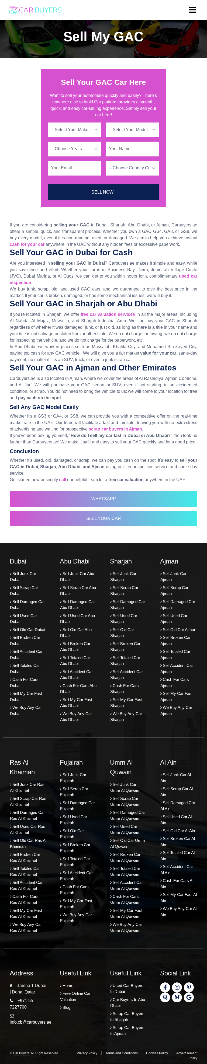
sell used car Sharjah (123, 618)
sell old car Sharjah (122, 632)
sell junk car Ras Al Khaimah (27, 787)
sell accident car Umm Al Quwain (126, 885)
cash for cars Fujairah (74, 889)
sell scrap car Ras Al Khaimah (28, 801)
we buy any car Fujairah (76, 917)
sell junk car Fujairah (73, 777)
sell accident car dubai (26, 654)
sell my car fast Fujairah (76, 903)
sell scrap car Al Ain (176, 791)
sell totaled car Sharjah (125, 660)
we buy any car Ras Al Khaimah (26, 927)
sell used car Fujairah (73, 819)
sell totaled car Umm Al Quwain (125, 871)
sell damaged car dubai (27, 604)
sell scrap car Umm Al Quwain (124, 801)
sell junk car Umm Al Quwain (124, 787)
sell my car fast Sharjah (126, 702)
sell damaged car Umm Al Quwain (127, 815)
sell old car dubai (28, 629)
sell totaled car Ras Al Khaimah (25, 871)
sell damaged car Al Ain (177, 805)
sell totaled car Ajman (175, 654)
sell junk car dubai (23, 576)
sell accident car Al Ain (176, 869)
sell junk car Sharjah (123, 576)
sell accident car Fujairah (76, 875)
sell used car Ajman (173, 618)
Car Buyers (21, 1053)
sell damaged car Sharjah (127, 604)
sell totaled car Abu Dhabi (75, 660)
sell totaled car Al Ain (177, 855)
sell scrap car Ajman (174, 590)
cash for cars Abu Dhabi (78, 688)
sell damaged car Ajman (177, 604)
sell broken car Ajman (175, 640)
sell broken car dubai (25, 640)
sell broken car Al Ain (177, 841)
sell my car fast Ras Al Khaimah (26, 913)
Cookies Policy (157, 1053)
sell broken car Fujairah (75, 847)
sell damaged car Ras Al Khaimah (27, 815)
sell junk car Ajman (173, 576)
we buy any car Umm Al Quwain (126, 927)
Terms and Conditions (122, 1053)
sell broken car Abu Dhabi (75, 646)
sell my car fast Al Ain (178, 897)
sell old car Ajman (179, 629)
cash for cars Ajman (174, 682)
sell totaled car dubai (25, 668)
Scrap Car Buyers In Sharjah (127, 1016)
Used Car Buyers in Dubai (126, 988)
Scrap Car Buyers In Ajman (127, 1030)
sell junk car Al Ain (175, 777)
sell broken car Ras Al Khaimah (25, 857)
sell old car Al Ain (178, 830)
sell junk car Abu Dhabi (77, 576)
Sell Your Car (103, 518)
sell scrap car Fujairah (74, 791)
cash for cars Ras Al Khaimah (24, 899)
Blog (65, 1007)
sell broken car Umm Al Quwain (125, 857)
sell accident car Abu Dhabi (76, 674)
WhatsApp (103, 498)
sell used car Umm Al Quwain (124, 829)
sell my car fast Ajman (176, 696)
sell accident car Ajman (176, 668)
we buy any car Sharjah (126, 716)
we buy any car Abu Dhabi (76, 716)
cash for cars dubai (24, 682)
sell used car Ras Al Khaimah (27, 829)
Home (67, 985)
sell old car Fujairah (72, 833)
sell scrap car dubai (24, 590)
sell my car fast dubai (26, 696)
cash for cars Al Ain (176, 883)
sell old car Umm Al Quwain (127, 843)
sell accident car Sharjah (126, 674)
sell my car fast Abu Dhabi (76, 702)
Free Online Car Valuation (75, 996)
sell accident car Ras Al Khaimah (26, 885)
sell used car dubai (23, 618)
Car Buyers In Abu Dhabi (127, 1002)
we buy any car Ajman (176, 710)
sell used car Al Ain (176, 819)
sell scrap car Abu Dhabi (78, 590)
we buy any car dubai (26, 710)
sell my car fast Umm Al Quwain (126, 913)
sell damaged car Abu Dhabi (77, 604)
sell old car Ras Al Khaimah (28, 843)
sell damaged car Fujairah (77, 805)
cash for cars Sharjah (124, 688)
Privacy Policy (87, 1053)
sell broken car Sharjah (125, 646)
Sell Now (102, 192)
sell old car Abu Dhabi (76, 632)
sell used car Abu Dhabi (77, 618)
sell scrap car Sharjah (124, 590)
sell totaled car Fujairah (75, 861)
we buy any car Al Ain (178, 911)
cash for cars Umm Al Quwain (124, 899)
